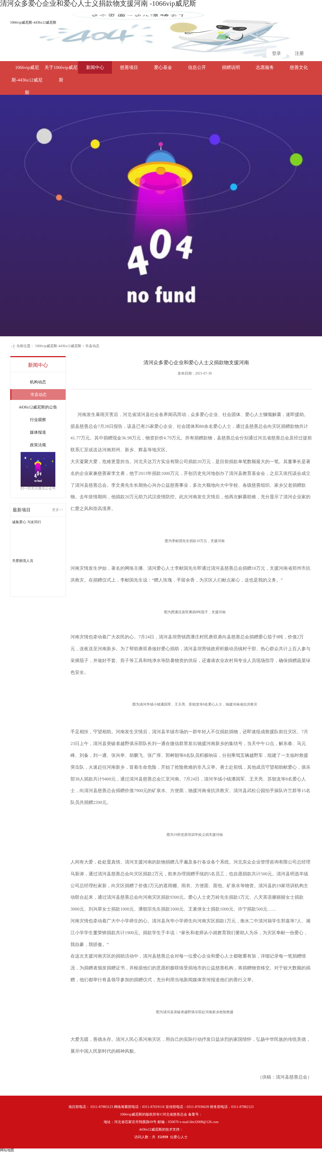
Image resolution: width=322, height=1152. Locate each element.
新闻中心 (95, 67)
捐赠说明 (231, 67)
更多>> (57, 510)
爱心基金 (163, 67)
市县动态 (92, 346)
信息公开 (197, 67)
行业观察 (38, 420)
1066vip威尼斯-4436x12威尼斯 (33, 22)
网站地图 (7, 1150)
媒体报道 (38, 432)
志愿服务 (265, 67)
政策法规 (38, 445)
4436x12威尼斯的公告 (38, 407)
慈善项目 (129, 67)
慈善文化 (299, 67)
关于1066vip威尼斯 (61, 69)
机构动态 (38, 382)
